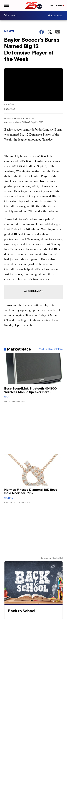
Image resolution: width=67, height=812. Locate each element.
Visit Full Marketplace (51, 349)
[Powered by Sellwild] (57, 558)
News (9, 31)
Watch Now (56, 5)
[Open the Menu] (6, 5)
